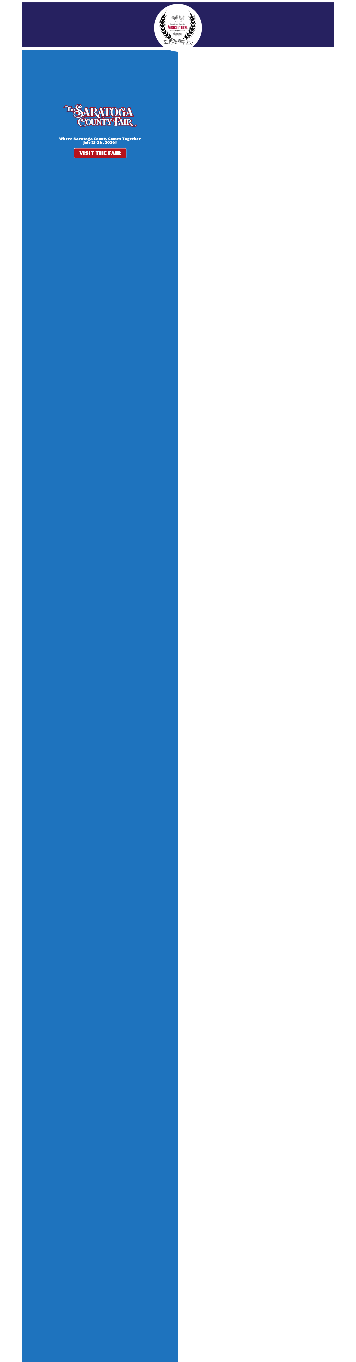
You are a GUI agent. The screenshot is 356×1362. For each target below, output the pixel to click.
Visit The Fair (100, 153)
